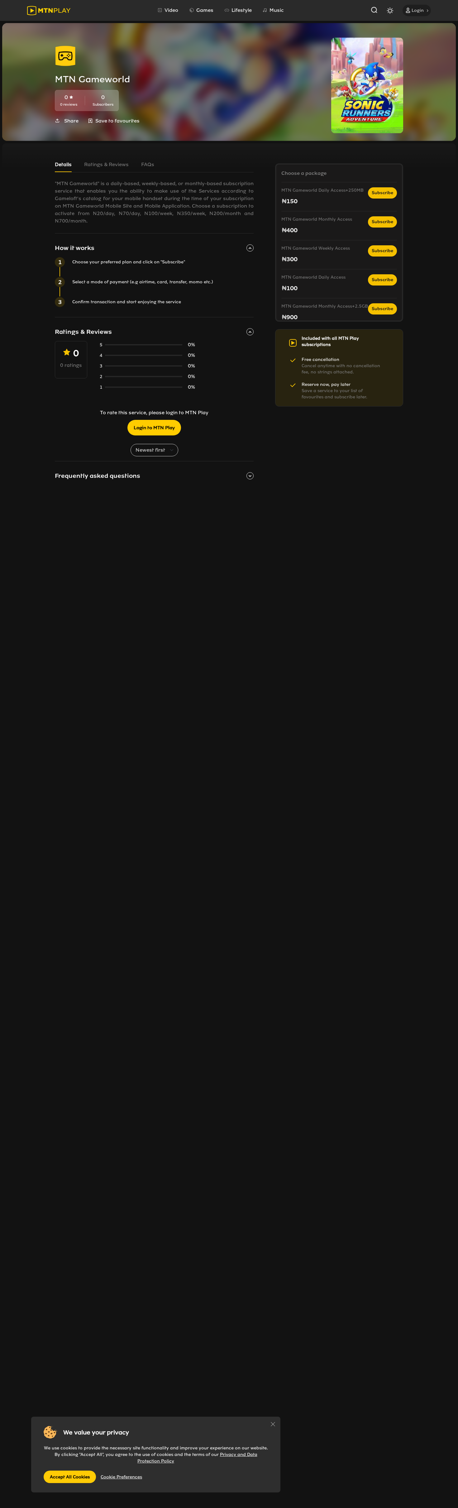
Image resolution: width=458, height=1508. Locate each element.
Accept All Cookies (70, 1477)
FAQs (147, 164)
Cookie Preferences (121, 1477)
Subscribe (382, 193)
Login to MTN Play (154, 428)
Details (63, 164)
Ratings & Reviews (106, 164)
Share (71, 120)
